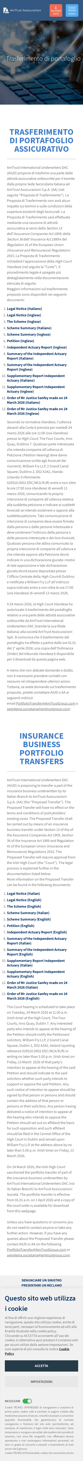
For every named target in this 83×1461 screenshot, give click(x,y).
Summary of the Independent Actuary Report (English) (37, 952)
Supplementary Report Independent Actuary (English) (36, 974)
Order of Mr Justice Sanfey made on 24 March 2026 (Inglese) (37, 411)
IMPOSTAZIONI (41, 1381)
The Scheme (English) (24, 906)
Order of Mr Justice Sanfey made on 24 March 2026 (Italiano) (37, 400)
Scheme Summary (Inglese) (28, 334)
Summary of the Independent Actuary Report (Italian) (37, 941)
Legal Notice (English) (24, 900)
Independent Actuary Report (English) (37, 932)
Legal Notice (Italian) (23, 893)
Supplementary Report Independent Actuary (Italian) (36, 963)
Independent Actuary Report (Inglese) (37, 347)
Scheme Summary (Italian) (28, 912)
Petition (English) (20, 925)
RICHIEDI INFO (56, 12)
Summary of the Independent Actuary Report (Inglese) (37, 367)
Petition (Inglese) (20, 340)
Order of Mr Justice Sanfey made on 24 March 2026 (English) (37, 996)
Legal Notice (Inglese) (24, 315)
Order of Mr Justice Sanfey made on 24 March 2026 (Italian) (37, 985)
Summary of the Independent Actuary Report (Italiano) (37, 356)
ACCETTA (41, 1366)
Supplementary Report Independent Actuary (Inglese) (36, 389)
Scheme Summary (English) (29, 919)
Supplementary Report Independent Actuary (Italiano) (36, 378)
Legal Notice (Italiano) (24, 308)
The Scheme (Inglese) (24, 321)
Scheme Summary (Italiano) (29, 328)
